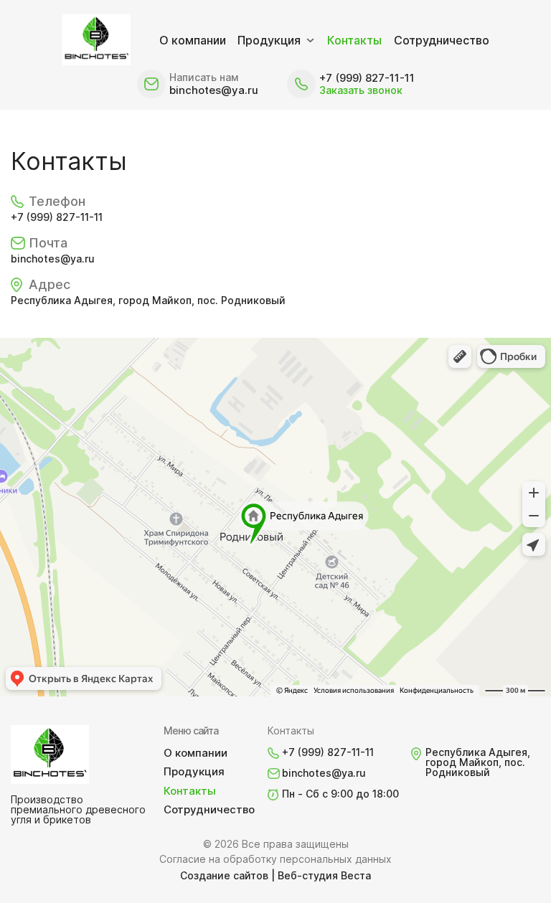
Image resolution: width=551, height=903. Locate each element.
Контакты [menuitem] (354, 40)
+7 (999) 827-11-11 (367, 78)
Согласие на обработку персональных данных (275, 859)
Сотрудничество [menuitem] (441, 40)
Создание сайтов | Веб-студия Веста (275, 875)
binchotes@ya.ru (213, 90)
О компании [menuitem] (192, 40)
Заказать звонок (360, 90)
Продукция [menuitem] (269, 40)
